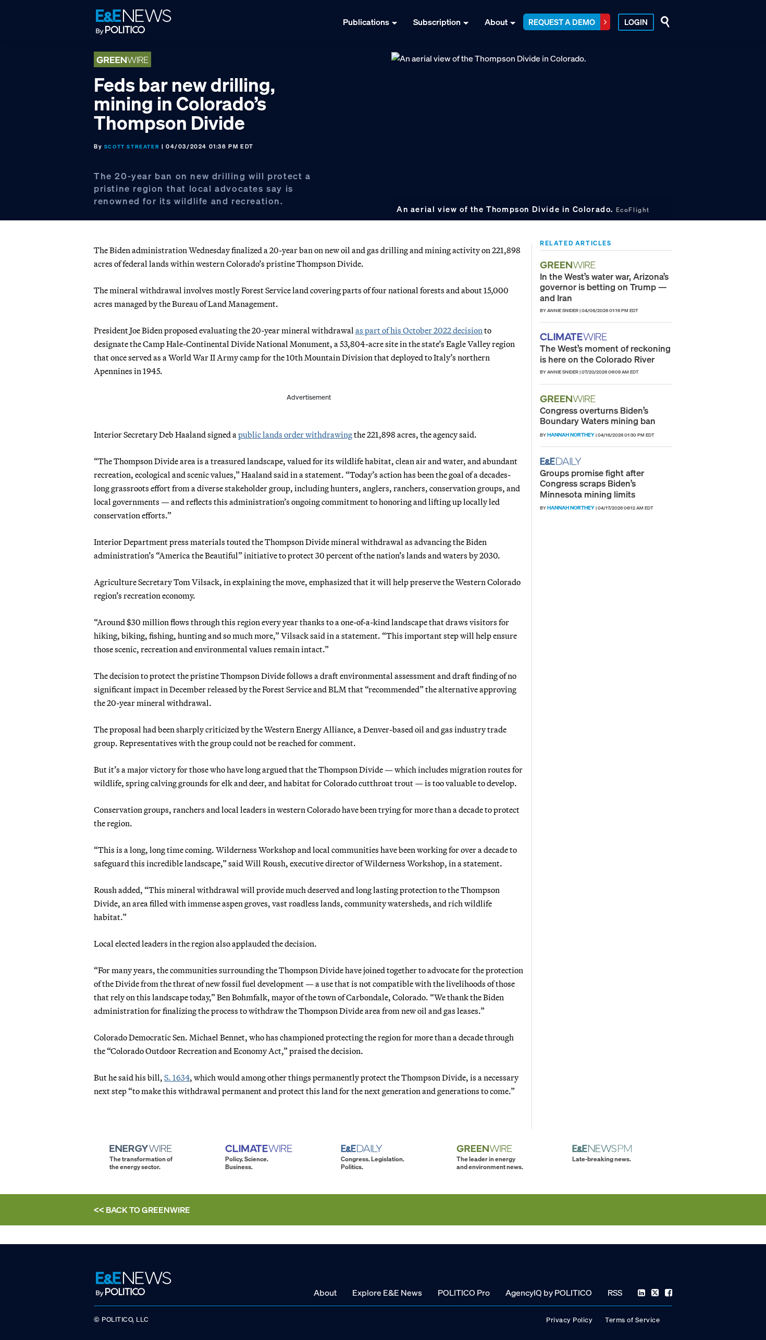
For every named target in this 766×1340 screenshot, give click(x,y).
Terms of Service (632, 1320)
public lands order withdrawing (295, 434)
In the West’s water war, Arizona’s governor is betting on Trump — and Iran (604, 287)
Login (636, 22)
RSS (615, 1292)
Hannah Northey (571, 434)
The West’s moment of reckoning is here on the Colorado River (605, 353)
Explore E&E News (387, 1292)
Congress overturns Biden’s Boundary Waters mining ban (598, 415)
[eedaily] (564, 461)
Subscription (437, 22)
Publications (366, 22)
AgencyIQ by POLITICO (548, 1292)
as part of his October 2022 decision (419, 330)
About (496, 22)
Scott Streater (131, 146)
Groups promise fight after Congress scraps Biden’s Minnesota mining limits (592, 483)
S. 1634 (177, 1077)
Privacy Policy (569, 1320)
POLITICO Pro (464, 1292)
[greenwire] (569, 265)
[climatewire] (575, 337)
